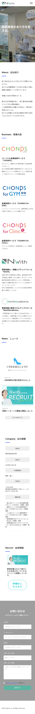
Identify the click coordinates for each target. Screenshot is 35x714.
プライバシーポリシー (12, 683)
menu (31, 3)
